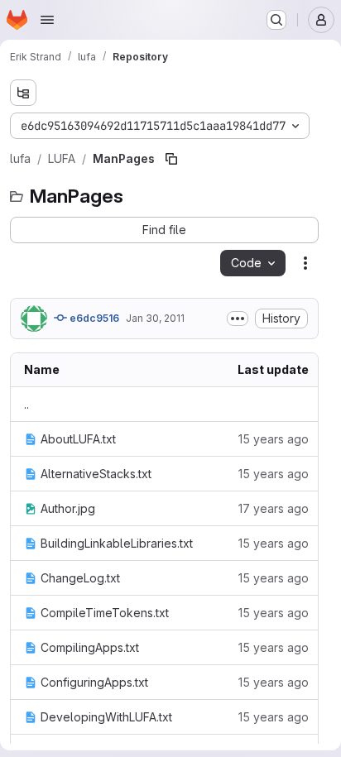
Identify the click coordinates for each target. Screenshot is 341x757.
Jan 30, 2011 (155, 318)
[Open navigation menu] (47, 20)
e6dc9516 (93, 318)
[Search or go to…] (276, 20)
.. (26, 404)
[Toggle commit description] (237, 318)
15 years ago (273, 439)
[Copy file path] (171, 159)
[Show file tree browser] (23, 92)
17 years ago (273, 508)
